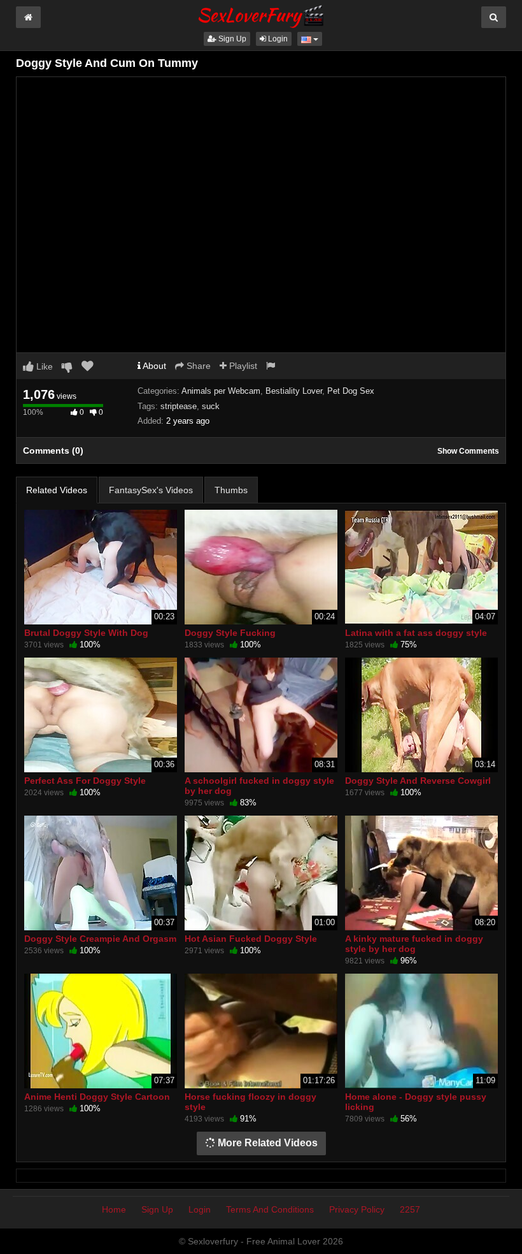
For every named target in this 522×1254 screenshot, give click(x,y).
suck (211, 406)
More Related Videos (266, 1142)
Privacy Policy (356, 1209)
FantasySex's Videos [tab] (151, 490)
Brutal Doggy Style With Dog (86, 633)
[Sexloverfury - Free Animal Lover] (261, 15)
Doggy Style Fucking (230, 633)
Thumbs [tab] (231, 490)
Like (43, 366)
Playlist (242, 366)
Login (277, 38)
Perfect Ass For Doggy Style (85, 780)
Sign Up (231, 38)
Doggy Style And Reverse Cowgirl (418, 780)
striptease (178, 406)
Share (197, 366)
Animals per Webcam (220, 391)
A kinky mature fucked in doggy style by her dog (414, 943)
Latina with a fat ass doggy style (416, 633)
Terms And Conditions (270, 1209)
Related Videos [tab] (56, 490)
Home (114, 1209)
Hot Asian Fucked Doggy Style (251, 938)
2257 (410, 1209)
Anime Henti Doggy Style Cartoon (97, 1097)
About (153, 366)
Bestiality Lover (293, 391)
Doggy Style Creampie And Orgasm (100, 938)
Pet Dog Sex (350, 391)
